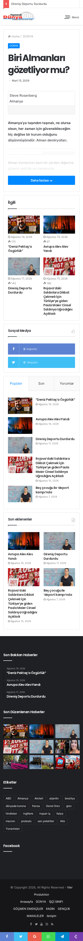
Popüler (16, 383)
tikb (62, 821)
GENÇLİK (64, 908)
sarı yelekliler (46, 821)
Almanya (22, 798)
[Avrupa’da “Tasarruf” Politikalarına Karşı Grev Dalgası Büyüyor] (67, 762)
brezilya (70, 798)
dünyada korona (16, 806)
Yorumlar (67, 383)
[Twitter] (36, 924)
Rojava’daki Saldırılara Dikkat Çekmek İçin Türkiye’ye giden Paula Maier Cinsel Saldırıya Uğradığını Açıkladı (58, 301)
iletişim (51, 916)
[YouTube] (41, 924)
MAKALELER (35, 916)
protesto (26, 821)
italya (59, 813)
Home (15, 36)
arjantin (54, 798)
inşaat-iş (44, 813)
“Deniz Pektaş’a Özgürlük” (20, 248)
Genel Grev (53, 806)
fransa (36, 806)
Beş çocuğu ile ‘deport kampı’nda (52, 490)
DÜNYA (27, 36)
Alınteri (39, 798)
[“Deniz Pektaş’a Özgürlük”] (24, 225)
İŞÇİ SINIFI (56, 901)
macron (10, 821)
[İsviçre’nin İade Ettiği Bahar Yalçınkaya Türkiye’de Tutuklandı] (67, 747)
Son (41, 383)
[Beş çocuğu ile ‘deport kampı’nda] (20, 494)
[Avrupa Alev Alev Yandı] (59, 225)
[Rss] (52, 924)
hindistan (11, 813)
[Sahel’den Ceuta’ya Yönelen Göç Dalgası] (41, 762)
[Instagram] (47, 924)
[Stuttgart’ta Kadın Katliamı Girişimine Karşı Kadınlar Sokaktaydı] (15, 762)
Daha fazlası (40, 180)
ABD (8, 798)
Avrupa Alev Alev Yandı (55, 248)
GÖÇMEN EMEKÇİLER (28, 908)
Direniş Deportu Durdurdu (20, 290)
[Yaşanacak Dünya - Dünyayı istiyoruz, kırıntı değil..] (18, 16)
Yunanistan (13, 828)
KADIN (50, 908)
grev (69, 806)
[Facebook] (31, 924)
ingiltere (28, 813)
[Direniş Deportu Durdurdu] (24, 266)
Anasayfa (26, 901)
